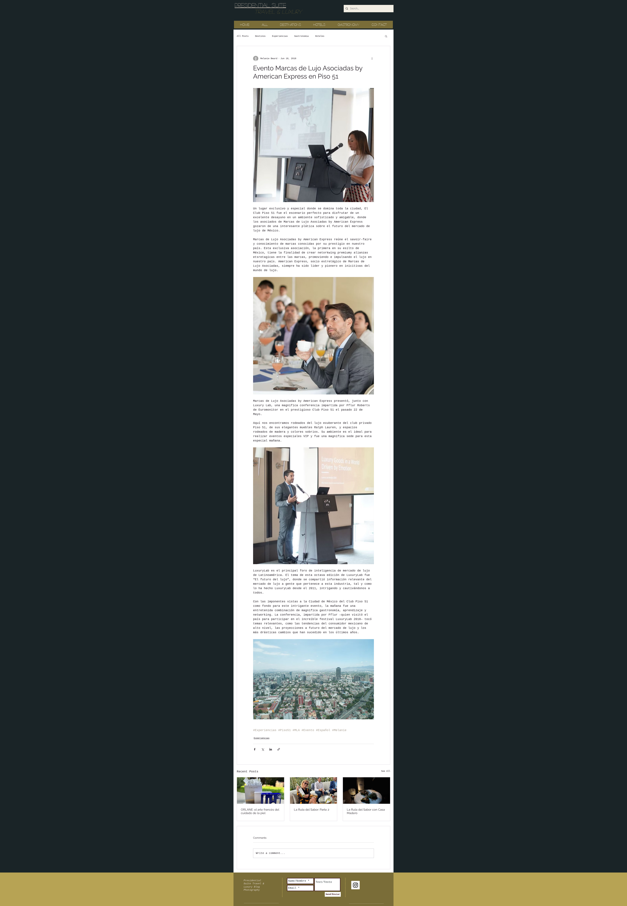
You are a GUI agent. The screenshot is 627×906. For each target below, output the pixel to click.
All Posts (243, 36)
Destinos (260, 36)
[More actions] (372, 58)
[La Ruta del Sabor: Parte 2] (313, 790)
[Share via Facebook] (254, 749)
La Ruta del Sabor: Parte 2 (311, 809)
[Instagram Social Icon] (355, 885)
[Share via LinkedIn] (270, 749)
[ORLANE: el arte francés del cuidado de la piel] (260, 790)
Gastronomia (301, 36)
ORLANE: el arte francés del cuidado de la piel (260, 811)
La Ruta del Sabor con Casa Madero (366, 811)
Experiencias (280, 36)
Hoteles (319, 36)
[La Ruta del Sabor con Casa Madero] (366, 790)
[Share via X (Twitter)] (262, 749)
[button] (386, 36)
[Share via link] (278, 749)
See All (385, 771)
